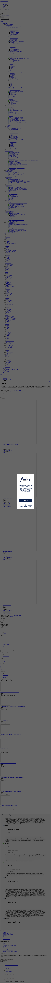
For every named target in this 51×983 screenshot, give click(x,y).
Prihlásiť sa (25, 500)
